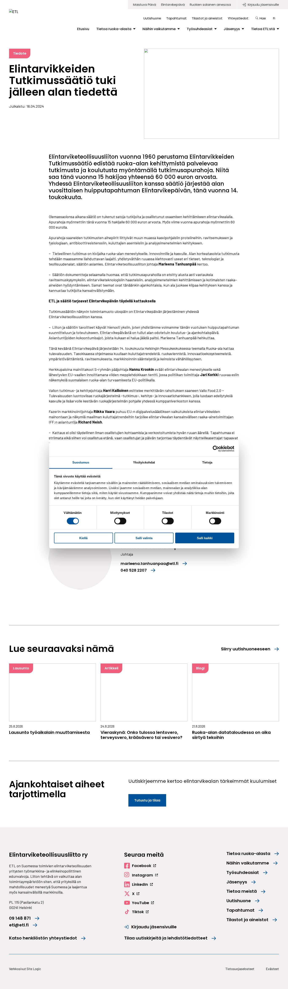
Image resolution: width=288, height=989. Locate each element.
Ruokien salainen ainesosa (210, 5)
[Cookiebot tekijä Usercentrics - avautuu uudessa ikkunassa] (215, 448)
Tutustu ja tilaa (147, 800)
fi (274, 18)
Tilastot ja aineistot (207, 18)
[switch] (120, 521)
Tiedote (19, 53)
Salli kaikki (205, 538)
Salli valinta (144, 538)
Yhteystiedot (238, 18)
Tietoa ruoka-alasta (113, 29)
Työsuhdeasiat (200, 29)
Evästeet (272, 969)
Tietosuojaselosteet (239, 969)
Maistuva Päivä (144, 5)
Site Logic (34, 969)
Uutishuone (152, 18)
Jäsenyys (232, 29)
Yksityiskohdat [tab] (144, 462)
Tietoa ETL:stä (263, 29)
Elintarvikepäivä (173, 5)
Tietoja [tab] (207, 462)
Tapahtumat (176, 18)
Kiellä (83, 538)
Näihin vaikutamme (159, 29)
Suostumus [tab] (80, 462)
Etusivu (83, 29)
